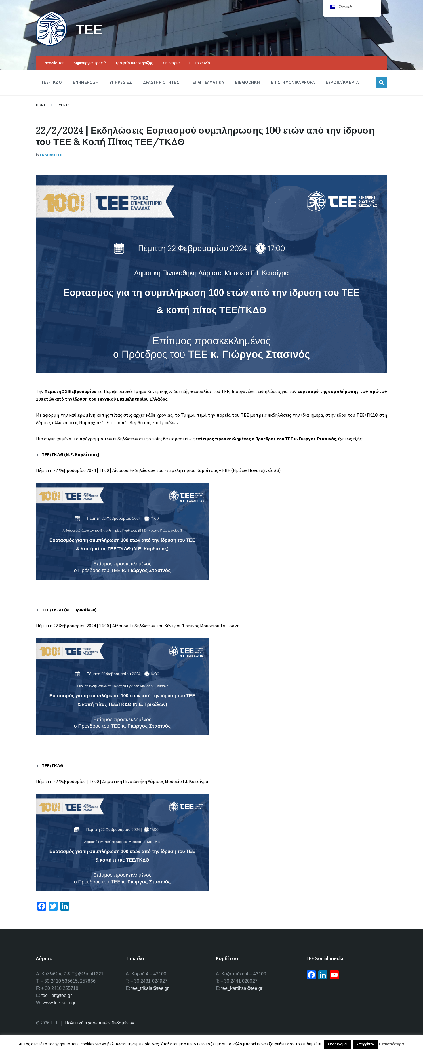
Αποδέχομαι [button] (337, 1044)
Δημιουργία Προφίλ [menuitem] (89, 62)
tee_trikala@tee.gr (150, 988)
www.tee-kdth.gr (59, 1002)
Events (63, 104)
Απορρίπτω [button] (366, 1044)
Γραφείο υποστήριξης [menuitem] (134, 62)
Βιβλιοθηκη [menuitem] (247, 82)
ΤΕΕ (89, 29)
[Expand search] (381, 82)
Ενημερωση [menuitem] (85, 82)
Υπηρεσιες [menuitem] (121, 82)
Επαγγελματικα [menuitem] (208, 82)
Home (41, 104)
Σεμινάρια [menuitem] (171, 62)
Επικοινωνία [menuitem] (199, 62)
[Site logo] (51, 44)
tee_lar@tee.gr (56, 995)
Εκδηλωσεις (52, 154)
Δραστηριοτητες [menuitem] (161, 82)
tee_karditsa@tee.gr (241, 988)
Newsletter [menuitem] (54, 62)
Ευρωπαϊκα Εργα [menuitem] (342, 82)
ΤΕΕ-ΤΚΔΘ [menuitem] (51, 82)
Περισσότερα (391, 1044)
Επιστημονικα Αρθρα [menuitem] (293, 82)
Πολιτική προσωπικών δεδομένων (99, 1023)
